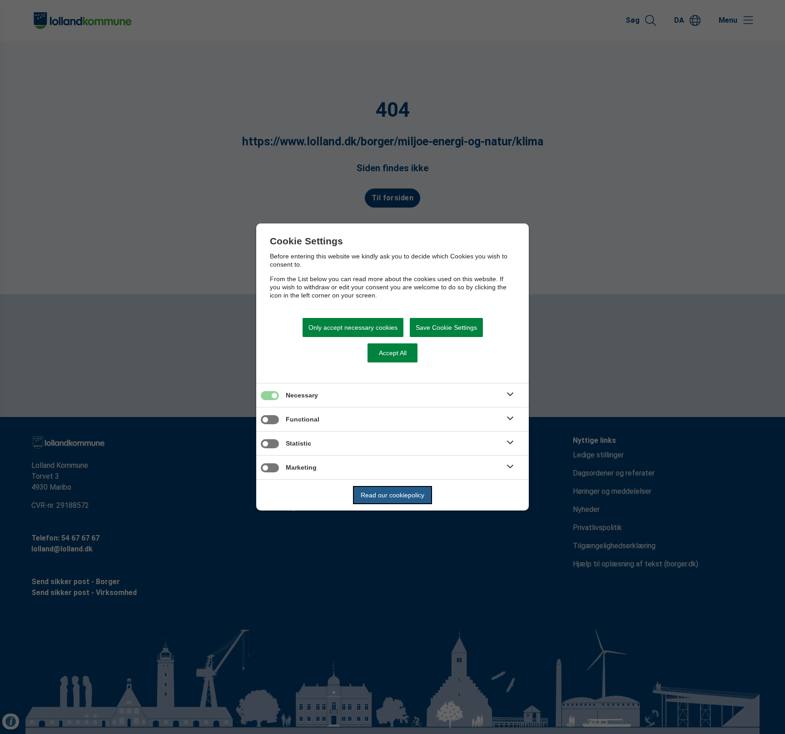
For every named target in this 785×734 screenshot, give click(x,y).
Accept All (393, 353)
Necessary (302, 395)
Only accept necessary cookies (352, 327)
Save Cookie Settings (446, 327)
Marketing (301, 467)
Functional (302, 419)
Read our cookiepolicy (392, 495)
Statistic (298, 443)
